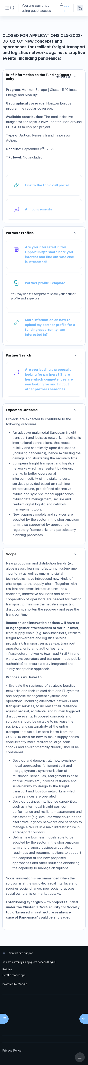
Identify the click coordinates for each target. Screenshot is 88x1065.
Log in (66, 8)
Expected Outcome (22, 410)
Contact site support (21, 953)
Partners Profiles (20, 233)
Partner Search (18, 355)
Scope (11, 554)
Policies (7, 969)
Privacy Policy (11, 1050)
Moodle (22, 984)
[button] (12, 8)
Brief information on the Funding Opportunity (38, 77)
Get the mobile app (14, 975)
